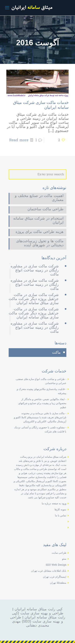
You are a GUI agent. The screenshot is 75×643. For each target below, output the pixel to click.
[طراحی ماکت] (37, 8)
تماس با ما (60, 515)
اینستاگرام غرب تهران (54, 577)
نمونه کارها (60, 509)
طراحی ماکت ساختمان (45, 209)
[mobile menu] (7, 7)
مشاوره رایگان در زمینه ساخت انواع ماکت (35, 270)
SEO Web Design (56, 565)
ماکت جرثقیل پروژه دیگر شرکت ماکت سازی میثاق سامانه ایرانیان (34, 299)
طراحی (57, 613)
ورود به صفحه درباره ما (54, 503)
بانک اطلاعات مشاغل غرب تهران (48, 571)
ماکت (56, 352)
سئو (64, 559)
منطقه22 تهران (58, 583)
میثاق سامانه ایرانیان (31, 609)
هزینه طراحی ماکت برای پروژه (39, 232)
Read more (18, 140)
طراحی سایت (59, 553)
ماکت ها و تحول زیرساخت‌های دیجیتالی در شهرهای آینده (39, 243)
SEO (26, 621)
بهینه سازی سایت (34, 613)
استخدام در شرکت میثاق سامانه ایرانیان (38, 220)
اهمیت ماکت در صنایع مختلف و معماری (39, 198)
